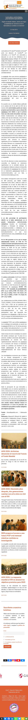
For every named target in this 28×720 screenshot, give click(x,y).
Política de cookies (20, 698)
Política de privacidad (8, 698)
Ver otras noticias (14, 43)
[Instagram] (14, 660)
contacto (6, 619)
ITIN (3, 61)
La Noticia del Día (9, 636)
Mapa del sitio (13, 696)
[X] (5, 660)
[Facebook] (10, 660)
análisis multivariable (9, 277)
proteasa (3, 230)
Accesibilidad (21, 700)
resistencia (23, 76)
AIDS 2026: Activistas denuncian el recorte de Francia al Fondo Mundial (14, 453)
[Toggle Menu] (26, 11)
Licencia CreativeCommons (9, 700)
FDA (3, 65)
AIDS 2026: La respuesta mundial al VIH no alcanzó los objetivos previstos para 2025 (13, 579)
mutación (5, 76)
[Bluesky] (23, 660)
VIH (11, 96)
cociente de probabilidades (18, 289)
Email (5, 630)
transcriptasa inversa (7, 59)
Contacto (4, 696)
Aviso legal (22, 696)
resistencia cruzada (11, 82)
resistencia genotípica (21, 202)
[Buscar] (19, 2)
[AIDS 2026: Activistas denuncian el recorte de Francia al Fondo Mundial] (14, 448)
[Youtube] (18, 660)
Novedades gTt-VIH (10, 639)
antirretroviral (16, 171)
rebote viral (13, 206)
